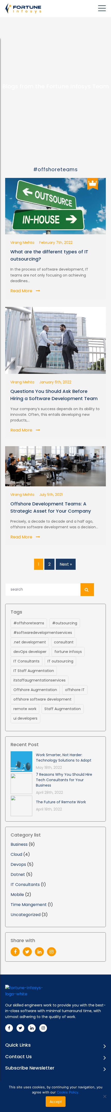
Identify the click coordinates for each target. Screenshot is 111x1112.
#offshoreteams (28, 623)
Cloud (16, 854)
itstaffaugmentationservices (39, 680)
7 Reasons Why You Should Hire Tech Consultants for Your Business (64, 780)
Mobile (17, 895)
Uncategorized (26, 915)
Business (19, 844)
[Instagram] (51, 951)
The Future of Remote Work (61, 802)
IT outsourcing (60, 661)
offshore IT (75, 689)
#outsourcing (64, 623)
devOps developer (29, 651)
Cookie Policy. (68, 1092)
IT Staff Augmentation (33, 670)
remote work (24, 708)
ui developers (25, 718)
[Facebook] (15, 951)
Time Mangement (29, 905)
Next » (66, 564)
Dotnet (18, 874)
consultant (64, 642)
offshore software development (42, 699)
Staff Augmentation (62, 708)
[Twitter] (27, 951)
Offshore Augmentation (35, 689)
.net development (29, 642)
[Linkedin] (32, 1028)
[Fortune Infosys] (24, 8)
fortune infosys (68, 651)
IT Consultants (26, 661)
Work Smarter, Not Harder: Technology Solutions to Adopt (63, 757)
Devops (18, 864)
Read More (21, 291)
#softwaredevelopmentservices (42, 632)
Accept (56, 1101)
